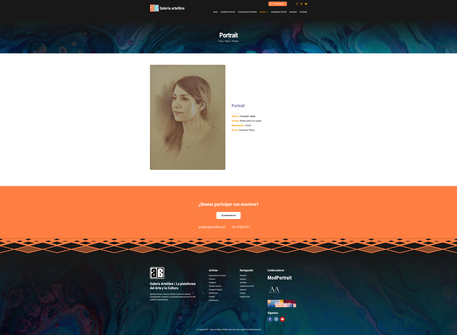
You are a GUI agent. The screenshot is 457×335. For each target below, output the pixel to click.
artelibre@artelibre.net (212, 227)
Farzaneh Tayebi (248, 116)
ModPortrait (280, 278)
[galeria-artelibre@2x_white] (167, 5)
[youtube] (306, 4)
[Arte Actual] (275, 284)
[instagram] (301, 4)
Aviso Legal (240, 329)
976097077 (243, 227)
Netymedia (257, 329)
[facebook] (297, 4)
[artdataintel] (282, 301)
